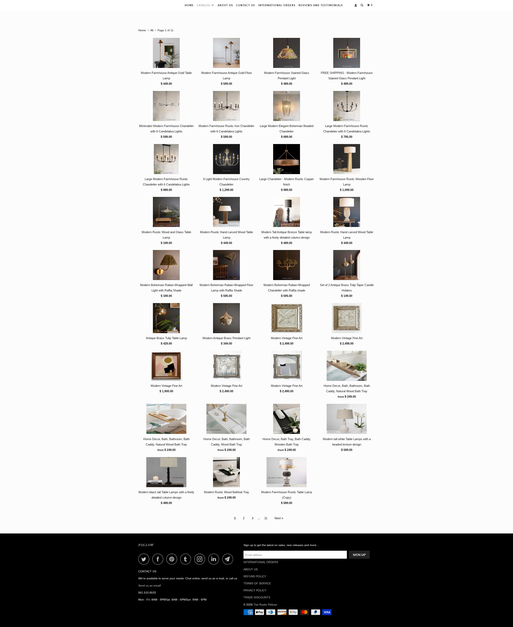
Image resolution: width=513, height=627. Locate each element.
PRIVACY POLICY (254, 590)
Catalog (204, 5)
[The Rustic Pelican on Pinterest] (172, 559)
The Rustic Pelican (151, 5)
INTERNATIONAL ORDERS (277, 5)
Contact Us (245, 5)
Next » (279, 518)
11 (265, 518)
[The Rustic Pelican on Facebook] (159, 559)
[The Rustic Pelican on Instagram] (200, 559)
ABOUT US (250, 569)
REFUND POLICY (254, 576)
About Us (225, 5)
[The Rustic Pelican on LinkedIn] (214, 559)
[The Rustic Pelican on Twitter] (144, 559)
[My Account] (356, 5)
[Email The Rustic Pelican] (228, 559)
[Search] (362, 5)
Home (189, 5)
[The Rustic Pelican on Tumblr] (186, 559)
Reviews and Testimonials (321, 5)
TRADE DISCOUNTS (256, 597)
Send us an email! (149, 585)
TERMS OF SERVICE (257, 583)
